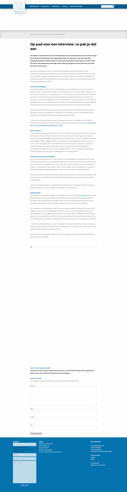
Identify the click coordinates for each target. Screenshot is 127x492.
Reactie (32, 386)
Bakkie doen (24, 485)
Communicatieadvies (97, 445)
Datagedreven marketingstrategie (101, 451)
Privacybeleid (95, 463)
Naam (32, 408)
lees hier (84, 195)
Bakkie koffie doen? (76, 6)
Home (32, 34)
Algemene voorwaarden (98, 465)
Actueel (64, 6)
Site (31, 425)
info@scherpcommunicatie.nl (52, 452)
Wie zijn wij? (45, 6)
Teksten (93, 457)
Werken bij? (55, 6)
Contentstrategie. (96, 449)
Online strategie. (96, 447)
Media (93, 459)
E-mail (32, 417)
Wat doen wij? (34, 6)
